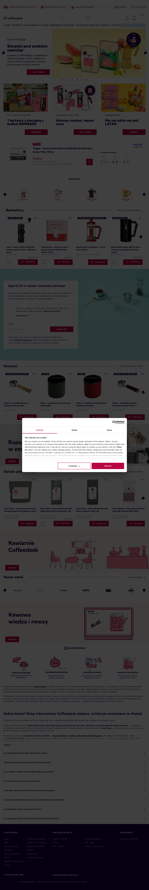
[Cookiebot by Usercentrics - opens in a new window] (114, 422)
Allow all (107, 466)
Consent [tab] (39, 430)
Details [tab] (74, 430)
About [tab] (109, 430)
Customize (72, 466)
